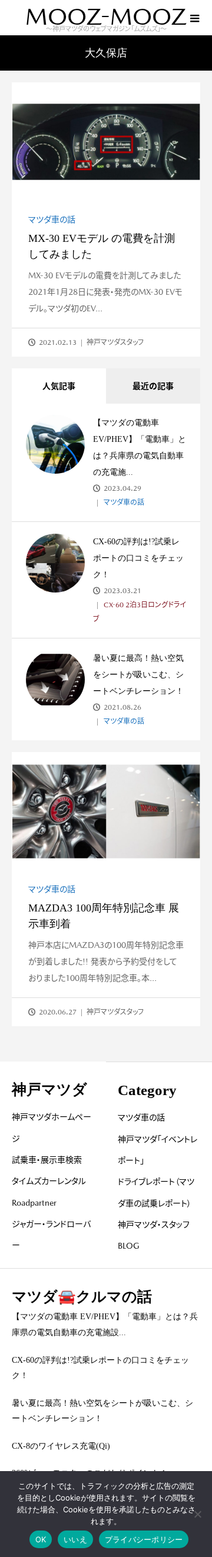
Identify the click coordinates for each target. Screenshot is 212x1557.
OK (41, 1539)
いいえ (75, 1539)
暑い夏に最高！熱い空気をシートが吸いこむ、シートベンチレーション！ (138, 675)
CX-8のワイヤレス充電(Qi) (61, 1446)
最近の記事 (153, 386)
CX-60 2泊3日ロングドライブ (139, 612)
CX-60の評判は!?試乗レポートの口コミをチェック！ (138, 558)
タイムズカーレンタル (49, 1181)
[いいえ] (197, 1514)
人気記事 (58, 386)
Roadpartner (34, 1202)
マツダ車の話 (51, 219)
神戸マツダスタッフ (115, 342)
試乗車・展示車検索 (47, 1160)
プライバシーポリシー (144, 1539)
